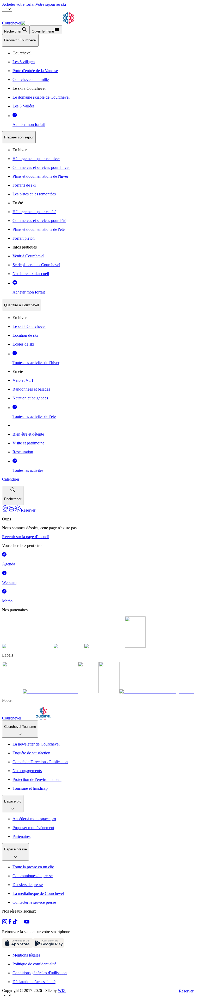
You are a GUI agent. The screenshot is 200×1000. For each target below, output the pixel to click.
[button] (12, 495)
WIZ (62, 990)
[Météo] (18, 510)
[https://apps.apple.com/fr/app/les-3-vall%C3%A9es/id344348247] (17, 946)
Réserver (186, 991)
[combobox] (100, 269)
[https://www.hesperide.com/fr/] (69, 646)
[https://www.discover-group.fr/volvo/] (28, 646)
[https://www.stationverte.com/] (88, 691)
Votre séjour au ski (50, 4)
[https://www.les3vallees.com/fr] (109, 691)
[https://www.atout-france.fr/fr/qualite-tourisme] (12, 691)
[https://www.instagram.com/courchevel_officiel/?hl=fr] (4, 923)
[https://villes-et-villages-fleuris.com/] (157, 691)
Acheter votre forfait (18, 4)
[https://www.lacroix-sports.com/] (104, 646)
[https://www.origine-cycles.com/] (135, 646)
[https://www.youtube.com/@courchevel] (26, 923)
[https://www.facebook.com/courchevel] (9, 923)
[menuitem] (20, 40)
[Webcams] (5, 510)
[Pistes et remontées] (11, 510)
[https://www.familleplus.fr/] (50, 691)
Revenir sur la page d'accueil (25, 536)
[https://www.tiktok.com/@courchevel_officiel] (15, 923)
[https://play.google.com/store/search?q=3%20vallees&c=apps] (48, 946)
